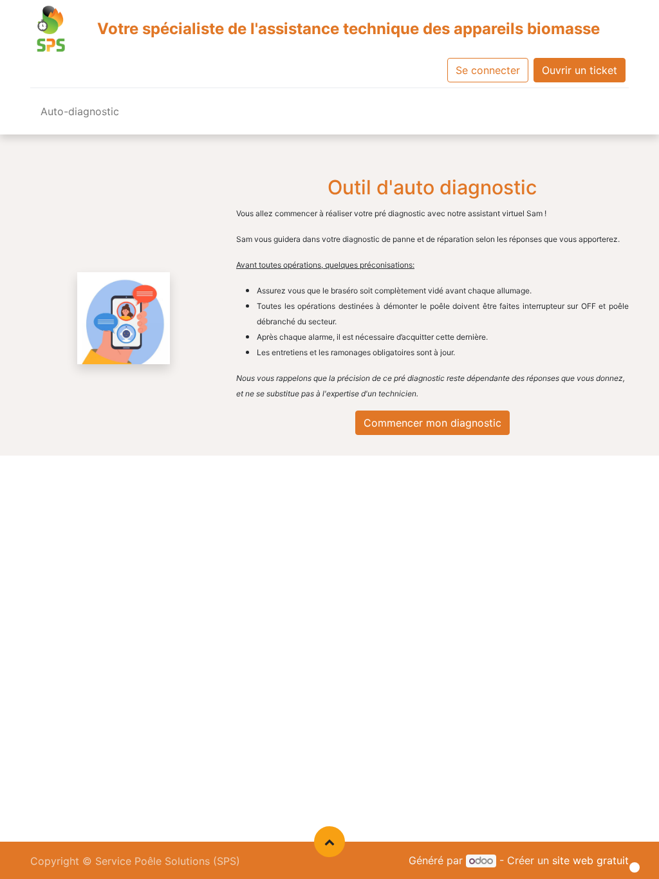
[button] (329, 841)
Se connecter (488, 70)
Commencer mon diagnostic (432, 422)
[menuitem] (80, 113)
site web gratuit (590, 860)
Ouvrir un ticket (579, 70)
